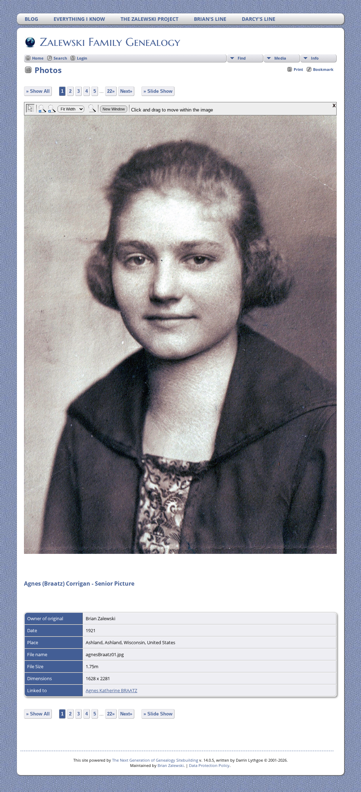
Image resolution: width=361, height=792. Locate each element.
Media (280, 58)
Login (82, 58)
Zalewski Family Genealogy (110, 42)
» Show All (38, 91)
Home (38, 58)
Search (60, 58)
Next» (126, 91)
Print (298, 69)
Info (315, 58)
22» (111, 91)
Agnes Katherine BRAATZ (111, 690)
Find (242, 58)
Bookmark (323, 69)
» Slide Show (157, 91)
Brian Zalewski (171, 765)
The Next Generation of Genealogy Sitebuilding (155, 760)
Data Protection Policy (209, 765)
